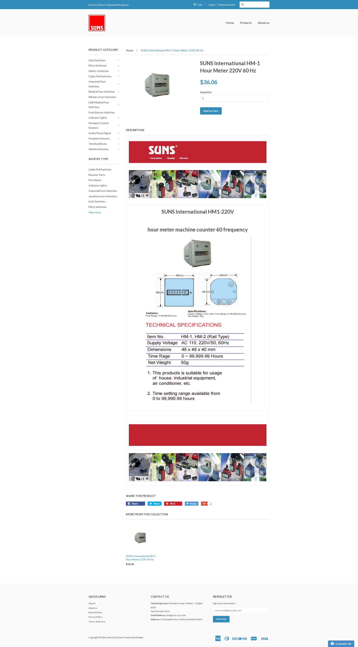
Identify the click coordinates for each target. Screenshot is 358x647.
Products (246, 22)
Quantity (205, 92)
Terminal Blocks (98, 143)
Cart (200, 4)
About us (263, 22)
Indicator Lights (98, 117)
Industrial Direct (115, 637)
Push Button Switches (102, 112)
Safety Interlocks (99, 70)
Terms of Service (97, 621)
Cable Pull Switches (100, 76)
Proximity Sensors (99, 138)
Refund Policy (95, 612)
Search (92, 603)
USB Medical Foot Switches (99, 105)
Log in (211, 4)
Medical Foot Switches (102, 91)
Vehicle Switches (99, 149)
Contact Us (342, 643)
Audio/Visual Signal (100, 133)
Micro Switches (97, 65)
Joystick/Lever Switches (103, 196)
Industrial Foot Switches (97, 84)
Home (230, 22)
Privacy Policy (95, 617)
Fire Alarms (95, 180)
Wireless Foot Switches (102, 97)
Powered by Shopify (133, 637)
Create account (226, 4)
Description (135, 130)
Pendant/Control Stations (99, 125)
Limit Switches (97, 60)
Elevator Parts (97, 174)
